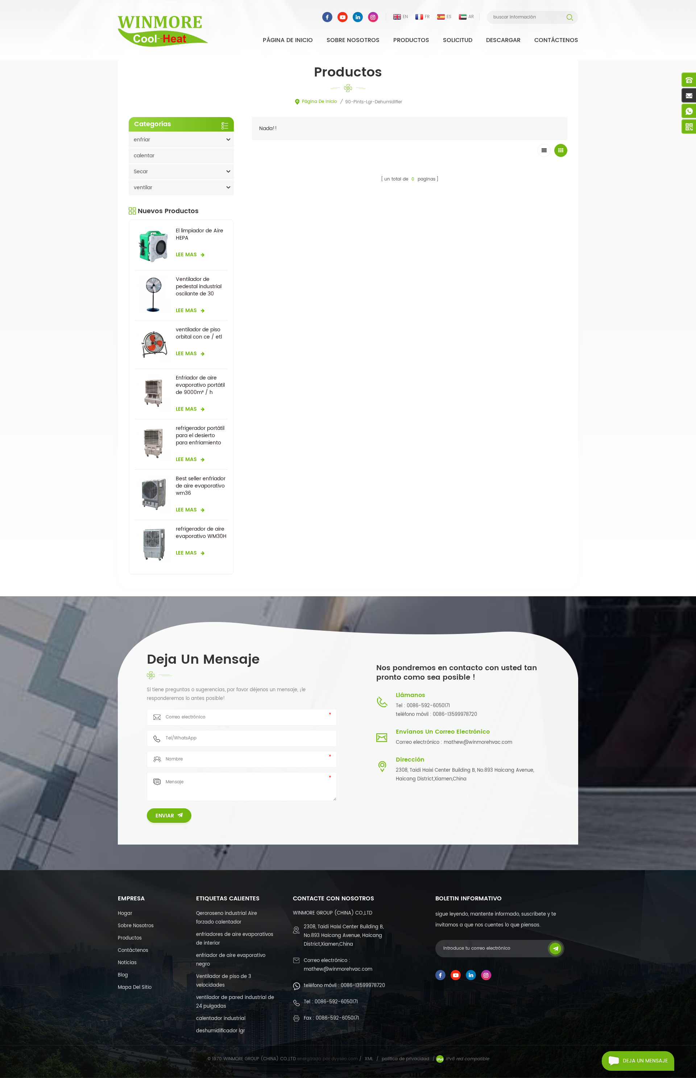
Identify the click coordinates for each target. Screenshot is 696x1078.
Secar (141, 171)
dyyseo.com (345, 1059)
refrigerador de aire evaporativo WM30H (201, 533)
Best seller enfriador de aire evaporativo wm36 (200, 486)
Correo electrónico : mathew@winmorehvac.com (454, 742)
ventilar (143, 187)
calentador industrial (220, 1019)
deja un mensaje (645, 1061)
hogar (125, 913)
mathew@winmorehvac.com (338, 969)
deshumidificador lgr (220, 1031)
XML (369, 1059)
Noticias (127, 963)
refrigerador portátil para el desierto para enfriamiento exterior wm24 (200, 436)
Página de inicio (288, 40)
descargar (503, 40)
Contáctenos (556, 40)
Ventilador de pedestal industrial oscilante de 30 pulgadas (198, 287)
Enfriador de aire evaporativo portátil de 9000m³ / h (200, 385)
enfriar (142, 140)
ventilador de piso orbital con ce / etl (199, 333)
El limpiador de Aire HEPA (199, 234)
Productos (411, 40)
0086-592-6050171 (336, 1002)
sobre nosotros (353, 40)
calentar (144, 156)
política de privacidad (405, 1059)
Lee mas (186, 254)
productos (130, 938)
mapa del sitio (135, 987)
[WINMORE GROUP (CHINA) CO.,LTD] (163, 31)
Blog (123, 975)
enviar (165, 816)
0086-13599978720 (363, 986)
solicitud (457, 40)
